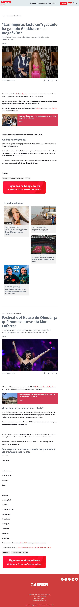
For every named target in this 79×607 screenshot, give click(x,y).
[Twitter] (52, 80)
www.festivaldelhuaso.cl (24, 543)
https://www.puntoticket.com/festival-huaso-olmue (34, 548)
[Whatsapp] (44, 80)
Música (28, 178)
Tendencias (9, 16)
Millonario (12, 178)
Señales (64, 3)
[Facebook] (48, 80)
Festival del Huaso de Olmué (20, 552)
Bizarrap (24, 94)
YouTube (38, 108)
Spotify (54, 108)
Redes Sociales (52, 3)
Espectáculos (33, 3)
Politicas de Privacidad (39, 601)
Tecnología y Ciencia (42, 3)
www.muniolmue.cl (39, 543)
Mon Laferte (6, 552)
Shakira (18, 94)
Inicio (3, 16)
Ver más (21, 121)
